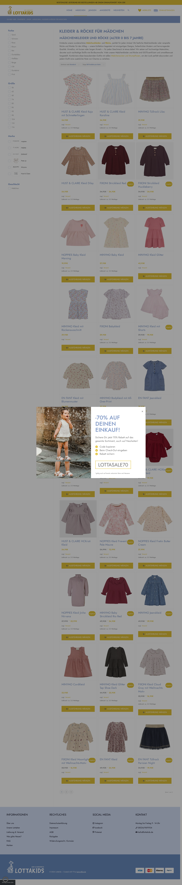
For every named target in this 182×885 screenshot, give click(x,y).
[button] (5, 879)
